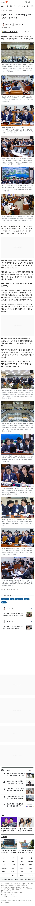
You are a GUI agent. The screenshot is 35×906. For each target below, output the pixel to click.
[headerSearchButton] (26, 2)
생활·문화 (4, 868)
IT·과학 (22, 865)
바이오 (30, 865)
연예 (2, 815)
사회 (13, 858)
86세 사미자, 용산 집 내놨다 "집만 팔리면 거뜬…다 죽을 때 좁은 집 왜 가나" (16, 783)
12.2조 (4, 602)
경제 (22, 858)
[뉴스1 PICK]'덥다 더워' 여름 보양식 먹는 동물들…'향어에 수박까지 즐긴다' (13, 614)
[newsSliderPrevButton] (28, 770)
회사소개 (4, 879)
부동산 (13, 865)
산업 (4, 865)
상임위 (27, 599)
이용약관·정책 (23, 879)
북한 (22, 861)
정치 (2, 11)
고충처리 (30, 879)
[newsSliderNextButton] (32, 770)
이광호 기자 (9, 621)
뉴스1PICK (5, 599)
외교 (13, 861)
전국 (4, 861)
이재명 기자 (9, 608)
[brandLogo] (4, 1)
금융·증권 (30, 861)
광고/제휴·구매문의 (13, 879)
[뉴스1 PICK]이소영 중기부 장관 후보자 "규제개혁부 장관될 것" (13, 627)
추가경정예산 (19, 599)
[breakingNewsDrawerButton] (29, 2)
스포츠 (3, 837)
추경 (11, 599)
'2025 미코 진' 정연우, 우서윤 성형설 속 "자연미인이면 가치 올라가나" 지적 (15, 791)
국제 (30, 858)
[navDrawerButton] (32, 2)
